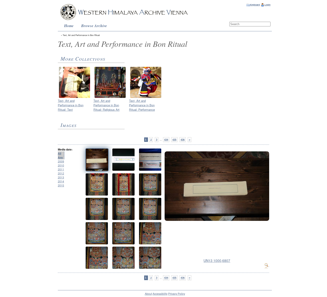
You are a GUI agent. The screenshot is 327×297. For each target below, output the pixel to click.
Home (69, 25)
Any (60, 157)
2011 (61, 169)
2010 (61, 165)
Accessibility (160, 293)
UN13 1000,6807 (217, 260)
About (148, 293)
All (59, 153)
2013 (61, 177)
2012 (61, 173)
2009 (61, 161)
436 (183, 139)
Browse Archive (94, 25)
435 (174, 139)
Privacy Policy (176, 293)
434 (166, 139)
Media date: (65, 149)
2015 (61, 185)
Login (267, 4)
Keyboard (255, 4)
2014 (61, 181)
